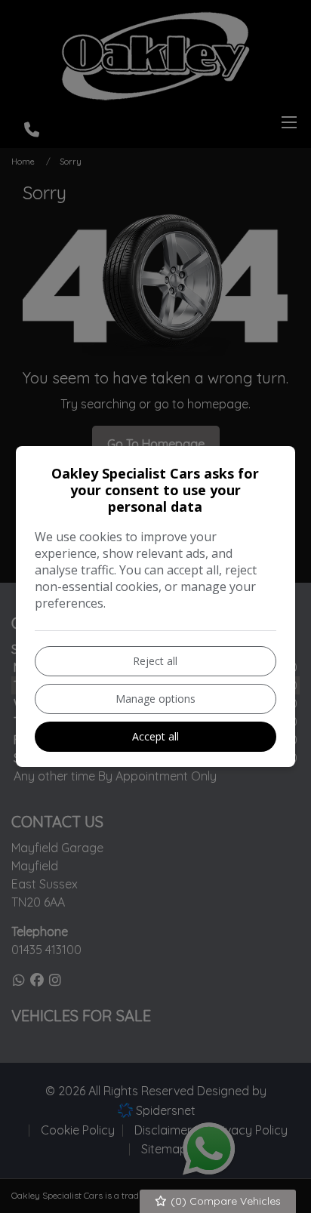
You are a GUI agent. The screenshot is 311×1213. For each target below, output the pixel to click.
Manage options (155, 698)
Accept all (155, 736)
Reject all (155, 661)
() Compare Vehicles (224, 1201)
